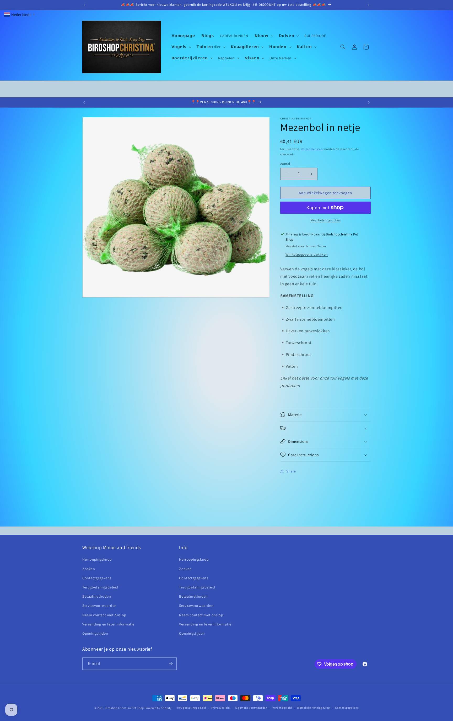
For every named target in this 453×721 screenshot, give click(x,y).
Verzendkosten (312, 149)
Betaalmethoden (96, 596)
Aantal (285, 163)
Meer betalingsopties (325, 220)
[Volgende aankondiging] (369, 5)
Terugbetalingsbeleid (100, 587)
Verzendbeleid (282, 707)
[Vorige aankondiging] (84, 5)
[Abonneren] (170, 663)
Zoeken (88, 568)
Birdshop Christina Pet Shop (124, 708)
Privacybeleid (220, 707)
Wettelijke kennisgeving (313, 707)
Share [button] (291, 471)
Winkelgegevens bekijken (306, 254)
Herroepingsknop (97, 559)
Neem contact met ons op (104, 615)
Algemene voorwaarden (251, 707)
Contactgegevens (96, 578)
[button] (263, 35)
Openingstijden (95, 633)
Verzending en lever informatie (108, 624)
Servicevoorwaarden (99, 605)
